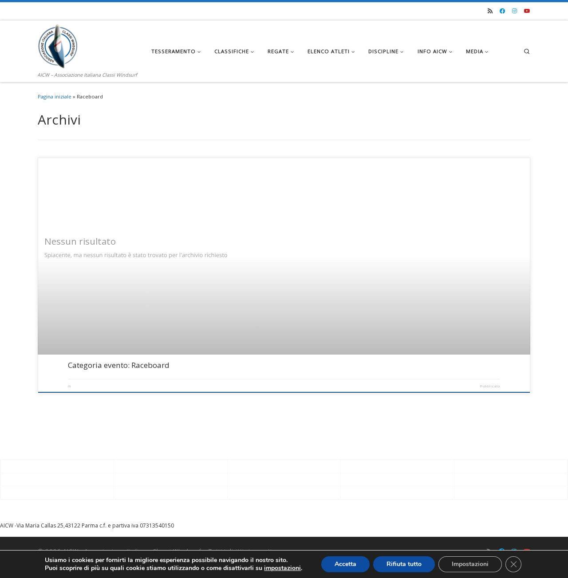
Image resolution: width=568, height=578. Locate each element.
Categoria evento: (119, 365)
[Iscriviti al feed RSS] (490, 11)
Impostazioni (470, 564)
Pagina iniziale (54, 96)
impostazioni (282, 568)
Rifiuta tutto (404, 564)
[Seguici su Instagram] (514, 11)
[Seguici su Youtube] (527, 11)
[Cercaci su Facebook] (502, 11)
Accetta (345, 564)
